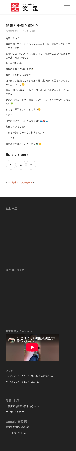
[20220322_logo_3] (31, 7)
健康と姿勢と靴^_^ (22, 25)
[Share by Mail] (31, 165)
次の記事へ (27, 182)
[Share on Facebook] (11, 165)
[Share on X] (21, 165)
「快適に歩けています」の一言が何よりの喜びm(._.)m (29, 376)
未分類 (32, 31)
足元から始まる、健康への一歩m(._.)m (22, 382)
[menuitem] (65, 7)
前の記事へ (13, 182)
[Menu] (65, 7)
